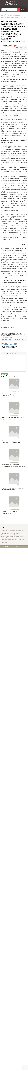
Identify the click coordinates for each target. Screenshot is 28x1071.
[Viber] (15, 45)
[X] (6, 45)
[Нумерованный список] (21, 353)
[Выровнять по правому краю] (15, 353)
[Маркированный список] (18, 353)
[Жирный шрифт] (3, 353)
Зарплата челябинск (11, 330)
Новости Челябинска (12, 14)
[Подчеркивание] (7, 353)
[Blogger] (8, 45)
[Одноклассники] (3, 45)
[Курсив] (5, 353)
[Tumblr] (11, 45)
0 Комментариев (7, 339)
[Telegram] (13, 45)
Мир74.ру (3, 14)
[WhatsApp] (16, 45)
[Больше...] (24, 353)
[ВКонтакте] (1, 45)
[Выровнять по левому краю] (10, 353)
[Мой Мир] (5, 45)
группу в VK (15, 333)
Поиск (24, 9)
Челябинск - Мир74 (14, 546)
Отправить (4, 374)
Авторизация (5, 7)
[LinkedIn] (10, 45)
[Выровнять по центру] (13, 353)
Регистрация (14, 7)
